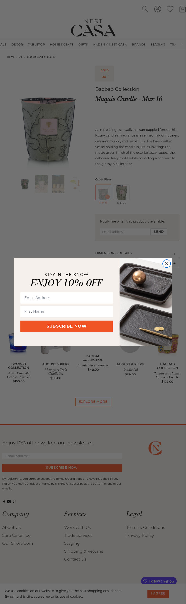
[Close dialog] (167, 264)
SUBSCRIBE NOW (66, 326)
